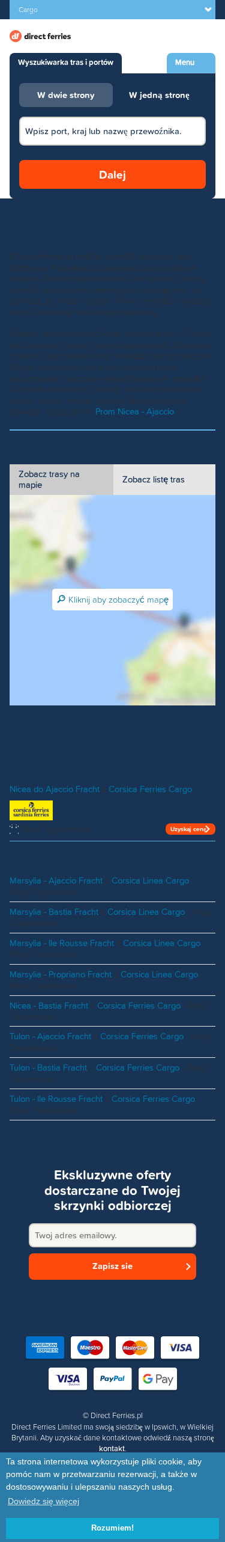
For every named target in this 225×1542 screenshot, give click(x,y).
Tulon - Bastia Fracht (48, 1067)
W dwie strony (66, 95)
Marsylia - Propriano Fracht (61, 974)
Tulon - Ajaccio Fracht (50, 1036)
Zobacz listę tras (153, 479)
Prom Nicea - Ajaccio (134, 411)
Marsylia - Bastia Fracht (54, 911)
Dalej (112, 174)
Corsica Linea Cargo (150, 880)
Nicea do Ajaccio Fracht (55, 789)
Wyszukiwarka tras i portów (65, 62)
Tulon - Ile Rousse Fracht (56, 1098)
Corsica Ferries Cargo (150, 789)
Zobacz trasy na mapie (49, 479)
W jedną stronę (159, 95)
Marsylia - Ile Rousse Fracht (62, 943)
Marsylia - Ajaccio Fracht (56, 880)
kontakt (112, 1448)
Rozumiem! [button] (112, 1528)
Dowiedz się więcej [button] (43, 1501)
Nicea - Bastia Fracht (49, 1005)
